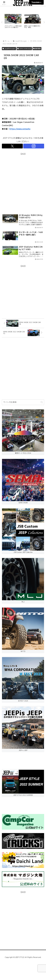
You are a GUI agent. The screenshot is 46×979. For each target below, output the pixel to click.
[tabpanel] (13, 22)
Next (44, 22)
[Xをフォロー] (12, 146)
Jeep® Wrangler (9, 49)
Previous (2, 22)
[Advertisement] (23, 179)
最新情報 (38, 49)
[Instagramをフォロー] (33, 146)
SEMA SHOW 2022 (25, 49)
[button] (42, 402)
